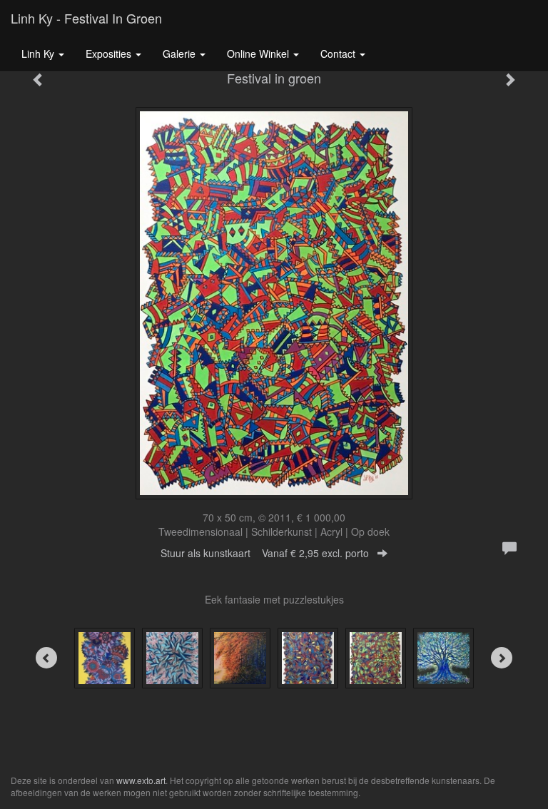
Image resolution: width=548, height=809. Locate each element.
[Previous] (46, 657)
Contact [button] (339, 53)
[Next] (501, 657)
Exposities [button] (110, 53)
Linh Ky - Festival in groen (86, 18)
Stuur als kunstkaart (265, 553)
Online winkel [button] (259, 53)
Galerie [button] (180, 53)
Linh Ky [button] (39, 53)
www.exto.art (141, 780)
